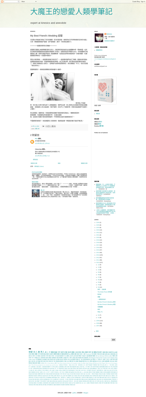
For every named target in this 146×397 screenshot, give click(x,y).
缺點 (80, 379)
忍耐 (32, 361)
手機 (98, 354)
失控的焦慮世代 (72, 370)
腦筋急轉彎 (91, 379)
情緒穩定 (97, 372)
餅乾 (35, 384)
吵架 (47, 356)
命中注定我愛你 (72, 359)
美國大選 (83, 379)
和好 (86, 368)
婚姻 (36, 128)
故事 (100, 354)
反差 (51, 368)
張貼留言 (35, 159)
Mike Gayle (85, 363)
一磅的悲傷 (80, 365)
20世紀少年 (43, 363)
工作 (38, 354)
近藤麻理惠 (45, 383)
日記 (87, 374)
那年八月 (35, 356)
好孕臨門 (89, 370)
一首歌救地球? (102, 299)
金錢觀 (77, 383)
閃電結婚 (92, 383)
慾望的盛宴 (35, 374)
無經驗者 (49, 377)
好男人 (53, 356)
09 (99, 272)
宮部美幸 (43, 357)
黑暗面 (71, 384)
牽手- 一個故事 (102, 289)
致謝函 (109, 379)
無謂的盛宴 (54, 377)
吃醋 (71, 368)
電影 (86, 352)
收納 (72, 374)
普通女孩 (101, 374)
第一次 (64, 379)
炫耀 (30, 377)
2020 (98, 237)
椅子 (52, 361)
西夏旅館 (85, 381)
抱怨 (47, 357)
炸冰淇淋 (36, 377)
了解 (110, 365)
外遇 (112, 368)
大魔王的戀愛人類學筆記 (71, 11)
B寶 (84, 354)
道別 (61, 383)
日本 (30, 354)
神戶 (58, 379)
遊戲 (72, 352)
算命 (67, 379)
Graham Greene (67, 363)
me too (44, 365)
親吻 (88, 381)
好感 (93, 370)
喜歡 (104, 352)
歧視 (66, 375)
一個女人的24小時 (72, 365)
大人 (96, 359)
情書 (94, 372)
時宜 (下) (100, 312)
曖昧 (95, 352)
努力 (109, 366)
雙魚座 (30, 363)
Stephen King (114, 357)
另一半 (56, 368)
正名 (61, 375)
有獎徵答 (54, 357)
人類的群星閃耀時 (45, 366)
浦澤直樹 (87, 375)
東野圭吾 (40, 375)
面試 (32, 384)
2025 (98, 225)
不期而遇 (94, 365)
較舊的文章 (84, 163)
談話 (101, 381)
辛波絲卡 (84, 356)
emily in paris (32, 359)
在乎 (102, 368)
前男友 (65, 359)
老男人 (81, 354)
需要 (111, 383)
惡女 (79, 352)
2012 (98, 257)
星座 (33, 354)
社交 (88, 361)
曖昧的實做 (35, 182)
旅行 (100, 352)
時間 (50, 361)
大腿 (35, 370)
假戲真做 (74, 366)
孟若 (110, 370)
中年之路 (102, 365)
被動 (51, 381)
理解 (77, 361)
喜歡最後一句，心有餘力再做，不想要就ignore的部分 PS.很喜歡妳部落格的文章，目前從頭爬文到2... (105, 187)
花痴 (35, 381)
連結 (101, 121)
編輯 (77, 379)
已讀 (111, 359)
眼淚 (36, 379)
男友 (96, 377)
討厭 (73, 357)
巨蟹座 (66, 372)
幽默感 (72, 372)
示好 (51, 379)
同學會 (74, 368)
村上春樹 (66, 356)
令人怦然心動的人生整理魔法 (57, 366)
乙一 (108, 365)
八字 (86, 366)
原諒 (48, 368)
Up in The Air (32, 365)
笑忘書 (61, 379)
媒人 (103, 370)
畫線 (101, 377)
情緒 (39, 361)
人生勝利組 (32, 366)
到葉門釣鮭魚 (96, 366)
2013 (98, 255)
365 (97, 356)
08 (99, 274)
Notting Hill (91, 363)
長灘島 (88, 383)
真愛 (33, 379)
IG (71, 363)
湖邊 (103, 354)
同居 (77, 368)
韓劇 (39, 356)
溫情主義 (107, 354)
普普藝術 (96, 374)
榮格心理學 (53, 375)
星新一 (89, 374)
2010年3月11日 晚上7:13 (42, 156)
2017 (98, 245)
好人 (101, 359)
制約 (44, 356)
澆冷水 (109, 375)
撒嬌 (55, 354)
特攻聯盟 (76, 377)
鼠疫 (74, 384)
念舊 (87, 372)
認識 (72, 354)
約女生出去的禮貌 (37, 172)
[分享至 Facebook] (53, 126)
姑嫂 (98, 370)
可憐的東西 (61, 368)
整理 (75, 374)
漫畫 (62, 354)
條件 (50, 375)
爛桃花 (68, 377)
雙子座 (103, 383)
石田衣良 (42, 379)
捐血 (68, 374)
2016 (98, 247)
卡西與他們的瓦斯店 (37, 368)
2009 (98, 320)
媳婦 (105, 370)
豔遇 (106, 381)
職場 (80, 356)
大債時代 (115, 368)
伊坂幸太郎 (52, 359)
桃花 (47, 375)
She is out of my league (111, 363)
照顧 (99, 297)
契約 (79, 370)
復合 (30, 361)
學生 (116, 370)
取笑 (53, 368)
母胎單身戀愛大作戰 (61, 361)
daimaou (109, 34)
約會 (65, 352)
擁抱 (50, 357)
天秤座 (56, 370)
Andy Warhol (51, 363)
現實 (87, 377)
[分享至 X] (51, 126)
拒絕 (41, 354)
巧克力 (63, 372)
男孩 (98, 377)
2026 (98, 222)
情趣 (101, 372)
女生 (39, 357)
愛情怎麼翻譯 (107, 372)
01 (99, 317)
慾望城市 (61, 356)
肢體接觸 (107, 361)
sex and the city (54, 365)
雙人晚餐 (99, 383)
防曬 (96, 383)
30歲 (50, 354)
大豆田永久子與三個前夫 (43, 370)
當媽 (65, 354)
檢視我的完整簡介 (110, 41)
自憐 (98, 379)
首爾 (39, 384)
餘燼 (37, 384)
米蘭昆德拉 (113, 354)
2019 (98, 240)
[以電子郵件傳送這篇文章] (47, 126)
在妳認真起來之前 (87, 359)
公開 (116, 356)
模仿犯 (58, 375)
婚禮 (100, 370)
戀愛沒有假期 (49, 374)
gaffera (74, 393)
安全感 (57, 356)
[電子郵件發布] (43, 126)
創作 (62, 352)
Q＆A (108, 357)
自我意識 (106, 379)
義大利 (97, 361)
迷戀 (50, 383)
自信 (111, 361)
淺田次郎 (101, 375)
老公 (100, 361)
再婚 (89, 366)
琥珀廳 (90, 377)
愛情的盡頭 (113, 372)
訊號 (93, 381)
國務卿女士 (95, 368)
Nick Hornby (103, 357)
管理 (70, 379)
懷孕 (45, 374)
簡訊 (72, 379)
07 (99, 277)
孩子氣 (113, 370)
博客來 (98, 113)
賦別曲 (31, 383)
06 (99, 279)
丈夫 (84, 365)
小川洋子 (47, 372)
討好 (96, 381)
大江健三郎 (31, 370)
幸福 (116, 359)
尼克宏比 (57, 372)
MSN (106, 356)
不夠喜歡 (90, 365)
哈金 (88, 368)
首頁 (59, 163)
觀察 (91, 381)
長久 (83, 383)
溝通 (107, 375)
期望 (116, 374)
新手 (89, 352)
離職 (106, 383)
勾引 (32, 357)
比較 (72, 375)
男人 (42, 352)
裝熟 (77, 381)
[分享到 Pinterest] (55, 126)
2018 (98, 242)
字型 (108, 370)
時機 (93, 374)
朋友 (83, 352)
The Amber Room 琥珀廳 (105, 292)
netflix (110, 356)
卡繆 (31, 368)
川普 (60, 372)
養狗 (36, 363)
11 (99, 267)
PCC (36, 138)
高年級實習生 (50, 384)
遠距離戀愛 (90, 356)
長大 (85, 383)
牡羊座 (72, 377)
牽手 (99, 309)
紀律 (75, 379)
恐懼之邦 (90, 372)
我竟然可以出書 (112, 352)
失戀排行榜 (65, 370)
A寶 (55, 363)
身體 (36, 354)
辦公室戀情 (85, 357)
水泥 (68, 361)
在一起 (80, 359)
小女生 (107, 359)
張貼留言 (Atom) (39, 166)
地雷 (104, 368)
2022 (98, 232)
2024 (98, 227)
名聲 (83, 368)
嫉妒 (104, 359)
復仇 (81, 372)
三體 (86, 365)
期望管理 (31, 375)
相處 (55, 352)
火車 (116, 375)
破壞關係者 (46, 379)
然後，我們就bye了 (62, 377)
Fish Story (60, 363)
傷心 (84, 366)
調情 (98, 381)
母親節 (69, 375)
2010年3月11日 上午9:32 (42, 143)
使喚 (66, 366)
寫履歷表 (33, 372)
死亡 (68, 357)
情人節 (36, 361)
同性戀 (80, 368)
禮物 (91, 361)
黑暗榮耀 (67, 384)
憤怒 (42, 361)
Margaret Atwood (95, 357)
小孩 (44, 372)
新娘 (82, 374)
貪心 (109, 381)
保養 (71, 366)
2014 (98, 252)
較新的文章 (34, 163)
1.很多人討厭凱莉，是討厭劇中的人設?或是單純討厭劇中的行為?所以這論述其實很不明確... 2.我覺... (105, 211)
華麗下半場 (39, 381)
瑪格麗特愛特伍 (83, 361)
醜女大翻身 (69, 383)
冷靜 (91, 366)
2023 (98, 230)
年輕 (113, 359)
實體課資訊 (99, 50)
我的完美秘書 (56, 374)
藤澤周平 (45, 381)
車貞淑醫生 (40, 383)
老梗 (103, 361)
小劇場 (40, 372)
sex (70, 354)
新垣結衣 (78, 374)
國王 (99, 368)
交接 (48, 359)
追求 (69, 352)
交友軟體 (44, 359)
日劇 (84, 374)
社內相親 (54, 379)
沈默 (81, 375)
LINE (89, 357)
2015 (98, 250)
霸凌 (114, 383)
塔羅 (93, 359)
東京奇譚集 (60, 357)
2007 (98, 326)
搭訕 (44, 354)
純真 (47, 354)
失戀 (99, 359)
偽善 (81, 366)
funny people (38, 365)
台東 (69, 368)
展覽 (95, 354)
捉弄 (66, 374)
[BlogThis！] (49, 126)
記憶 (76, 357)
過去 (113, 361)
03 (99, 287)
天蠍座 (36, 357)
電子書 (101, 126)
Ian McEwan (101, 356)
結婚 (58, 354)
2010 (98, 262)
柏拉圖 (44, 375)
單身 (78, 354)
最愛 (104, 374)
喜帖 (50, 356)
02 (99, 315)
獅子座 (74, 361)
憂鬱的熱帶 (40, 374)
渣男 (104, 375)
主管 (105, 365)
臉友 (95, 379)
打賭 (63, 374)
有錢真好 (113, 374)
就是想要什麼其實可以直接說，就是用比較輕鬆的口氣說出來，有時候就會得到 (105, 192)
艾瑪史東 (114, 379)
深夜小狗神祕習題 (94, 375)
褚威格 (80, 381)
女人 (35, 352)
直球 (77, 356)
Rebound (96, 363)
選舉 (63, 383)
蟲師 (48, 381)
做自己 (78, 366)
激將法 (113, 375)
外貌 (109, 368)
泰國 (83, 375)
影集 (78, 372)
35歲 (41, 356)
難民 (109, 383)
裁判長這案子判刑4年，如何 (69, 381)
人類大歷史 (38, 366)
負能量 (80, 357)
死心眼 (74, 356)
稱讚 (94, 361)
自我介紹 (101, 379)
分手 (59, 352)
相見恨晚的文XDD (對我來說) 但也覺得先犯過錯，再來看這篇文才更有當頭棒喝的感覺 (106, 205)
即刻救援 (45, 368)
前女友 (61, 359)
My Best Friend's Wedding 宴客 (107, 302)
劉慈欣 (106, 366)
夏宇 (107, 368)
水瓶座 (75, 375)
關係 (106, 352)
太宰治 (60, 370)
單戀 (77, 359)
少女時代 (52, 372)
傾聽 (113, 356)
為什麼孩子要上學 (42, 377)
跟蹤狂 (35, 383)
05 (99, 282)
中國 (98, 365)
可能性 (65, 368)
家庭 (30, 372)
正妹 (70, 356)
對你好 (99, 294)
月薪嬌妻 (108, 374)
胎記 (87, 379)
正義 (64, 375)
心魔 (84, 372)
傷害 (58, 359)
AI (46, 363)
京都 (113, 365)
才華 (61, 374)
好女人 (85, 370)
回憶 (91, 368)
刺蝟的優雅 (102, 366)
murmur (48, 365)
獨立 (80, 377)
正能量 (65, 357)
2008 (98, 323)
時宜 (47, 361)
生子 (93, 377)
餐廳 (39, 363)
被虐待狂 (60, 381)
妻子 (95, 370)
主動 (75, 354)
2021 (98, 235)
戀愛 (31, 352)
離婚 (94, 356)
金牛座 (73, 383)
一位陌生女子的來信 (63, 365)
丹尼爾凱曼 (39, 359)
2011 (98, 260)
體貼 (45, 384)
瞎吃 (38, 379)
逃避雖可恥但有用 (55, 383)
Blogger (86, 393)
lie (108, 356)
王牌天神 (83, 377)
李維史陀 (35, 375)
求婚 (78, 375)
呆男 (92, 354)
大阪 (50, 370)
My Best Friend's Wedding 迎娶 (107, 304)
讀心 (103, 381)
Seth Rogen (102, 363)
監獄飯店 (114, 377)
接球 (44, 361)
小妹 (76, 352)
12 (99, 265)
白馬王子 (109, 377)
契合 (77, 370)
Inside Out (80, 363)
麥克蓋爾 (62, 384)
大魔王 (53, 370)
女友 (82, 370)
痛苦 (103, 377)
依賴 (68, 366)
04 (99, 285)
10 (99, 270)
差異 (70, 372)
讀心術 (42, 190)
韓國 (33, 363)
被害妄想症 (55, 381)
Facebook (88, 354)
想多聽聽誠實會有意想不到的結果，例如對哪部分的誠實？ (105, 198)
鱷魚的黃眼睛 (57, 384)
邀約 (116, 361)
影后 (76, 372)
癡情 (106, 377)
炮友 (32, 377)
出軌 (30, 357)
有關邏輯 (100, 307)
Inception (75, 363)
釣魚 (80, 383)
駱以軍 (42, 384)
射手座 (37, 372)
